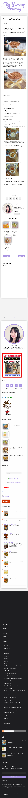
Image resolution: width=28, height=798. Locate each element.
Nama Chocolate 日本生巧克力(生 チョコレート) (14, 710)
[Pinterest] (16, 385)
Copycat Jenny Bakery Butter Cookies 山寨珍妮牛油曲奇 (16, 424)
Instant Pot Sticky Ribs (13, 534)
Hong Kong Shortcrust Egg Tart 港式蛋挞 (6, 232)
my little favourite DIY (9, 568)
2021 (4, 628)
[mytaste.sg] (5, 491)
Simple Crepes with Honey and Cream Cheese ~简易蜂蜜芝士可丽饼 (16, 570)
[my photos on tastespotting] (14, 482)
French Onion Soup (8, 680)
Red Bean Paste (7, 670)
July (5, 658)
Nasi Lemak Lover (8, 560)
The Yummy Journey (14, 6)
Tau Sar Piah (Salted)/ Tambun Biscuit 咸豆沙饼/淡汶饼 (16, 448)
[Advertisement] (11, 308)
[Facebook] (7, 385)
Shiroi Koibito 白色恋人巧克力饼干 (11, 695)
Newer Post (7, 256)
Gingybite (8, 22)
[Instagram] (11, 385)
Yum (4, 22)
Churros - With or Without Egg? (17, 455)
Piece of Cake (7, 577)
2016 (4, 638)
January (6, 723)
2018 (4, 633)
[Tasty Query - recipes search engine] (6, 487)
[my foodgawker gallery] (14, 478)
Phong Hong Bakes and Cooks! (10, 510)
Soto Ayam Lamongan (9, 712)
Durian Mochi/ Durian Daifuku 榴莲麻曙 (13, 678)
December (6, 645)
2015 (4, 641)
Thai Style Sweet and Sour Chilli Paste (12, 665)
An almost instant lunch (13, 578)
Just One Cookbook (8, 519)
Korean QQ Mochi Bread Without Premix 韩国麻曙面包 (15, 232)
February (6, 721)
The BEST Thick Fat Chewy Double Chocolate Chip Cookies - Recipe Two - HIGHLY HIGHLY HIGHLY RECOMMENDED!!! (16, 545)
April (5, 716)
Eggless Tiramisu (8, 688)
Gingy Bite (14, 345)
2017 (4, 636)
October (6, 651)
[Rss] (20, 385)
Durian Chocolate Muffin (9, 675)
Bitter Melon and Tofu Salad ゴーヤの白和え (12, 520)
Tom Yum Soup (7, 683)
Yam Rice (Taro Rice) (8, 705)
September (7, 653)
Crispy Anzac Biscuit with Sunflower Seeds (13, 685)
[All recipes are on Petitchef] (6, 501)
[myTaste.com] (5, 496)
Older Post (21, 256)
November (6, 648)
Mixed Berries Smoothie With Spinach (12, 707)
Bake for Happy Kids (8, 542)
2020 (4, 631)
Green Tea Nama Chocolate (10, 697)
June (5, 661)
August (6, 656)
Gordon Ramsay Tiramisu (17, 90)
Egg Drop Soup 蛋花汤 (9, 700)
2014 (4, 644)
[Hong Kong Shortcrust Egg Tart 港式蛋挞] (6, 225)
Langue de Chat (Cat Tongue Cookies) (12, 702)
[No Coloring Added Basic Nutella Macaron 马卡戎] (8, 239)
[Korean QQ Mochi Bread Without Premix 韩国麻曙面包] (14, 225)
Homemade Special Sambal (10, 668)
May (5, 663)
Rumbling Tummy (8, 533)
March (5, 718)
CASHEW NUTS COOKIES (14, 525)
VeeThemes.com (4, 794)
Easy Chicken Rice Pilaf (13, 552)
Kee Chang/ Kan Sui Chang (10, 673)
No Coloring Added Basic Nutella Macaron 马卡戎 (8, 247)
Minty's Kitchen (7, 551)
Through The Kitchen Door (10, 524)
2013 (4, 727)
